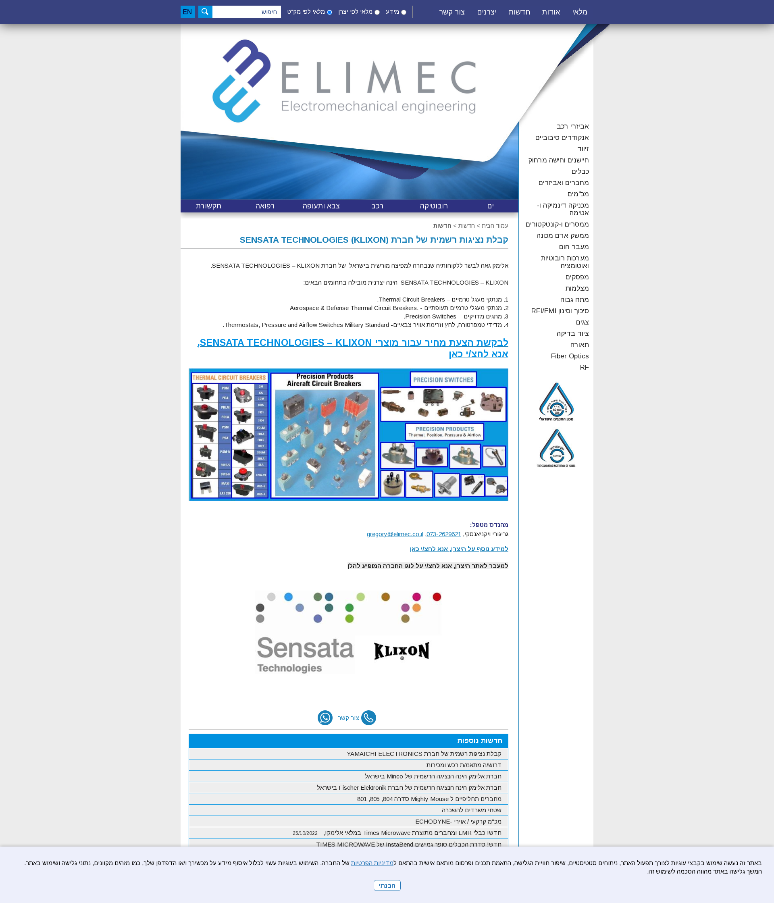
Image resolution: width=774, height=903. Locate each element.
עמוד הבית (495, 226)
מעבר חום (574, 247)
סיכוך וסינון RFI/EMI (560, 311)
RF (584, 367)
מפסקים (577, 277)
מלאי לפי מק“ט (306, 11)
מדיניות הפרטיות (372, 862)
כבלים (580, 171)
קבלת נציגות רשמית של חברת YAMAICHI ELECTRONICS (424, 753)
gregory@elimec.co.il (395, 534)
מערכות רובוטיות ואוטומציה (565, 262)
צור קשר (452, 12)
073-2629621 (444, 534)
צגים (582, 322)
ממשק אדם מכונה (563, 235)
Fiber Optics (570, 356)
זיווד (583, 149)
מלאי (579, 12)
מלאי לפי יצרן (355, 11)
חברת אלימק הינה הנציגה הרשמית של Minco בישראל (433, 776)
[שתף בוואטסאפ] (325, 717)
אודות (551, 12)
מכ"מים (578, 194)
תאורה (579, 345)
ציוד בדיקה (573, 333)
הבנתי (387, 885)
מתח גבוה (574, 300)
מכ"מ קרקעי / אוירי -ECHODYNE (458, 821)
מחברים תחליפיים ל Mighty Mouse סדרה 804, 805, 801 (429, 798)
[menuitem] (579, 12)
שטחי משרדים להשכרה (471, 810)
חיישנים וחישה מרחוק (558, 160)
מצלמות (577, 288)
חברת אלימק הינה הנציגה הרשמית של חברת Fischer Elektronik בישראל (409, 787)
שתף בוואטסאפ (325, 717)
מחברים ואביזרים (564, 183)
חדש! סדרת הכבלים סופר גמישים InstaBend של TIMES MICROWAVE (408, 844)
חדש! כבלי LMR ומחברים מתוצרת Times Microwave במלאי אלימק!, (397, 832)
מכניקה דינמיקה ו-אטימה (563, 209)
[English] (188, 12)
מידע (392, 11)
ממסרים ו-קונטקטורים (557, 224)
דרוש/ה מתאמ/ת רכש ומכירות (464, 765)
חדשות (442, 226)
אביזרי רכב (573, 126)
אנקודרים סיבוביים (562, 137)
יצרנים (487, 12)
